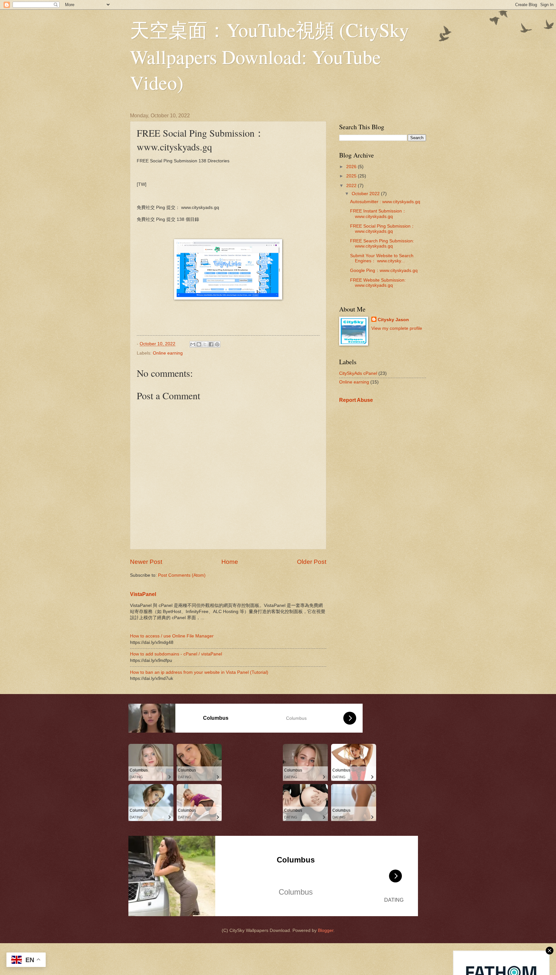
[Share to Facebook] (211, 344)
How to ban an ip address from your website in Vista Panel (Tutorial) (199, 672)
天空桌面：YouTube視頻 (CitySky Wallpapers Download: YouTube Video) (269, 56)
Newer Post (146, 561)
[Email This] (193, 344)
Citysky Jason (393, 319)
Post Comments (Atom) (182, 575)
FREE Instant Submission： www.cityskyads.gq (378, 214)
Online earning (168, 353)
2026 (352, 166)
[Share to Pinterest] (217, 344)
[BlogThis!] (199, 344)
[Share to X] (205, 344)
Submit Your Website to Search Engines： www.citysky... (381, 258)
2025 (352, 176)
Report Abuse (356, 400)
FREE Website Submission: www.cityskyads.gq (378, 283)
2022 (352, 185)
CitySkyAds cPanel (358, 373)
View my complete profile (396, 328)
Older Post (311, 561)
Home (229, 561)
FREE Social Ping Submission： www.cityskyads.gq (382, 229)
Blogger (325, 930)
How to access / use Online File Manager (172, 636)
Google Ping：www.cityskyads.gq (384, 270)
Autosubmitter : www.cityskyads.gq (385, 201)
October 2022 (366, 193)
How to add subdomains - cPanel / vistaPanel (176, 654)
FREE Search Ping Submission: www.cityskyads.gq (382, 244)
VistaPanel (143, 594)
